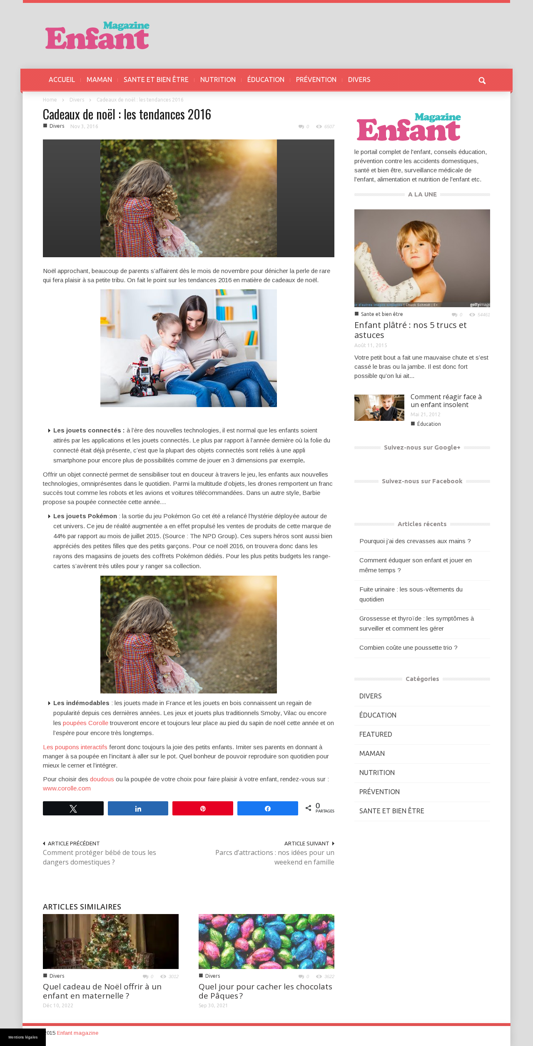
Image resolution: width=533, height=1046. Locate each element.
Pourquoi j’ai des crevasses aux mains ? (415, 540)
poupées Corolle (85, 722)
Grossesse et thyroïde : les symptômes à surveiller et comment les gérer (416, 623)
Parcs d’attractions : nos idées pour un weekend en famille (274, 857)
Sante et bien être (382, 314)
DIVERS (359, 79)
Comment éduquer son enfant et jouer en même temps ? (415, 565)
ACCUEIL (62, 79)
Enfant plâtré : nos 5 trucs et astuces (410, 329)
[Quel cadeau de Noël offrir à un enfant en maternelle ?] (111, 940)
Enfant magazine (77, 1033)
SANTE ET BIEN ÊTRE (156, 79)
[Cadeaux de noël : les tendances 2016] (188, 197)
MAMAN (99, 79)
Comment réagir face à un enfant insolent (446, 400)
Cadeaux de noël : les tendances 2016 (127, 113)
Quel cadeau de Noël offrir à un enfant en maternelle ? (102, 991)
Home (50, 99)
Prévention (379, 791)
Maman (372, 753)
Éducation (429, 424)
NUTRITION (218, 79)
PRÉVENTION (316, 79)
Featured (375, 734)
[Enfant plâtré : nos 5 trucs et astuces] (422, 257)
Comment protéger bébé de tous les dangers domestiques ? (99, 857)
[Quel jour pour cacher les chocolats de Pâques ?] (266, 940)
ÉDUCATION (265, 79)
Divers (77, 99)
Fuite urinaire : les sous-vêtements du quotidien (411, 594)
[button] (481, 79)
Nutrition (377, 772)
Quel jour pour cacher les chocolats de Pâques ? (265, 991)
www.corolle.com (67, 788)
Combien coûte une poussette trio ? (408, 647)
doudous (102, 779)
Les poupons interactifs (75, 746)
